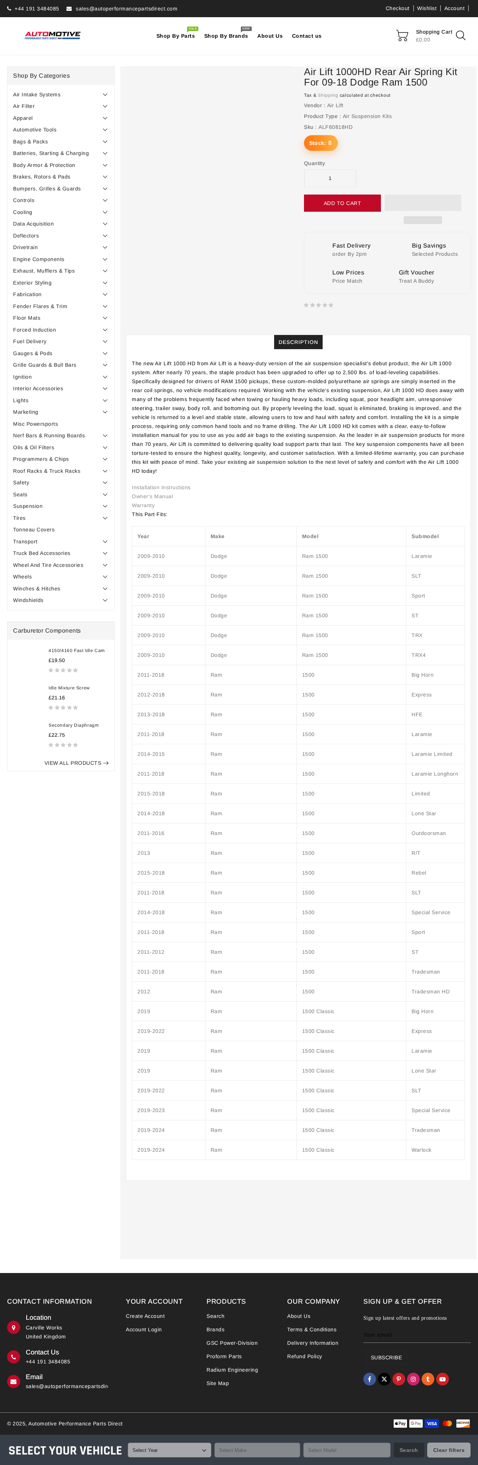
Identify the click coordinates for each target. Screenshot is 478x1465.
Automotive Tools (34, 130)
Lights (20, 400)
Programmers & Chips (41, 459)
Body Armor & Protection (44, 165)
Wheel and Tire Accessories (48, 565)
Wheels (22, 577)
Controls (23, 200)
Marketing (25, 412)
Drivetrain (25, 247)
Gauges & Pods (33, 353)
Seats (20, 494)
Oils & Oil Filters (33, 447)
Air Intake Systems (36, 94)
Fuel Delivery (30, 341)
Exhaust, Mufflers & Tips (44, 271)
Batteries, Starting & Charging (51, 153)
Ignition (22, 377)
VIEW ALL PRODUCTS (73, 763)
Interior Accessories (38, 388)
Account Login (144, 1329)
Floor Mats (26, 318)
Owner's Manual (152, 496)
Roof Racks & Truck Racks (46, 471)
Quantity (314, 163)
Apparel (23, 118)
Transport (25, 541)
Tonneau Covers (34, 530)
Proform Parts (224, 1356)
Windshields (28, 600)
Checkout (398, 8)
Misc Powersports (35, 424)
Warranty (143, 505)
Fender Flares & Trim (40, 306)
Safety (21, 482)
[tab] (61, 94)
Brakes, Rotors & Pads (42, 177)
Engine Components (39, 259)
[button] (64, 670)
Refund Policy (304, 1356)
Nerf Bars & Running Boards (49, 435)
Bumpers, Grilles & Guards (47, 189)
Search (215, 1316)
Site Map (218, 1383)
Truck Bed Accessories (42, 553)
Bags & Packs (30, 142)
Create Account (145, 1316)
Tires (19, 518)
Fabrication (27, 294)
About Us (298, 1316)
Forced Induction (34, 330)
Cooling (22, 212)
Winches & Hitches (36, 589)
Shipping (328, 95)
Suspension (28, 506)
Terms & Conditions (311, 1329)
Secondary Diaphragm (74, 725)
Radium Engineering (232, 1370)
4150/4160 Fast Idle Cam (77, 650)
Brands (215, 1329)
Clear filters (449, 1450)
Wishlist (427, 8)
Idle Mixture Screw (69, 687)
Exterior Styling (32, 283)
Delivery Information (312, 1343)
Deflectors (26, 236)
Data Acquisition (33, 224)
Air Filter (24, 106)
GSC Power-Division (232, 1343)
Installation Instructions (161, 487)
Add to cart (342, 203)
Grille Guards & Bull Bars (45, 365)
